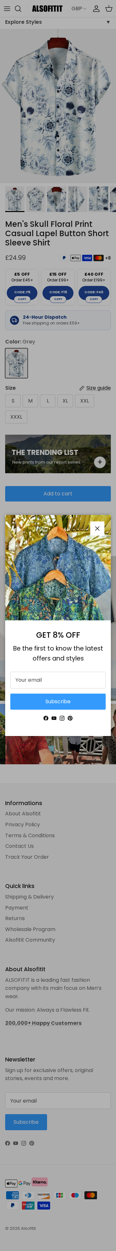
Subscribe (58, 701)
